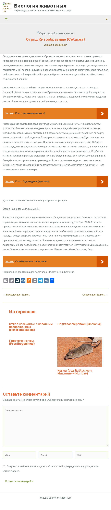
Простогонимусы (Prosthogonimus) (22, 342)
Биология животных (40, 6)
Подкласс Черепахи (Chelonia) (79, 324)
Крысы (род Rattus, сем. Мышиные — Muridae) (74, 372)
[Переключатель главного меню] (6, 19)
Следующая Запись (95, 294)
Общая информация (55, 44)
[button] (107, 19)
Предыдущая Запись (16, 294)
